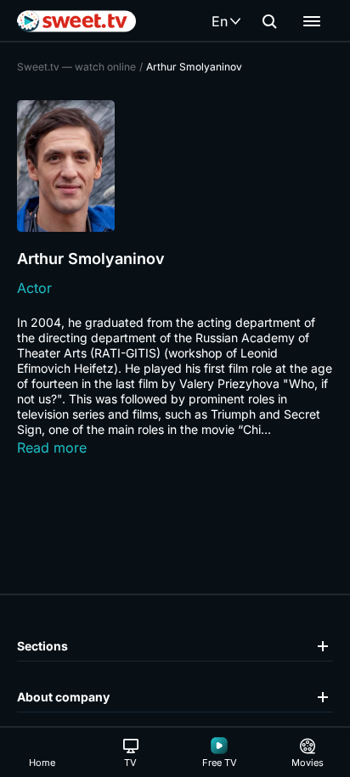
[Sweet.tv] (76, 21)
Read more (52, 447)
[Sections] (312, 21)
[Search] (269, 21)
